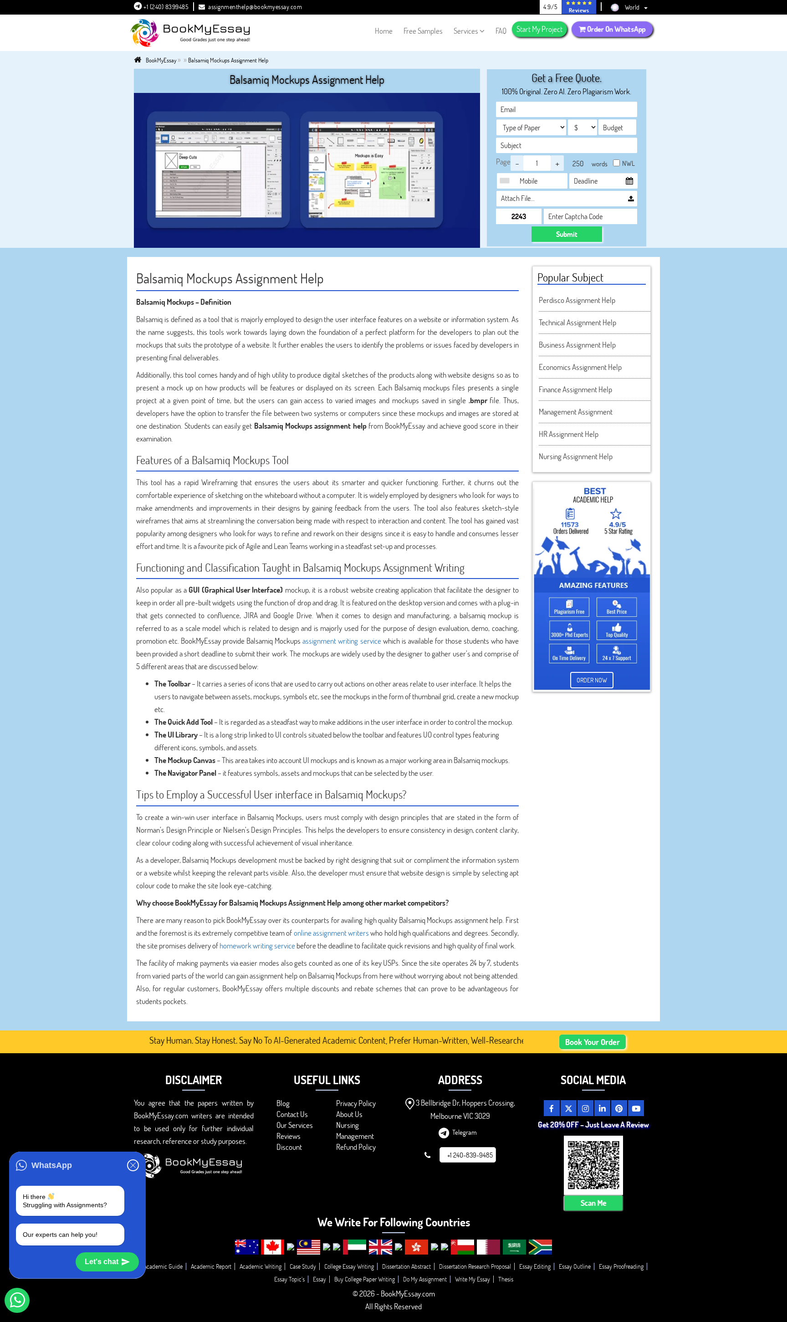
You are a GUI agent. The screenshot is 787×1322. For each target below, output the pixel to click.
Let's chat (101, 1262)
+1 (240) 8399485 (165, 6)
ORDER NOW (592, 680)
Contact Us (292, 1114)
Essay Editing (535, 1266)
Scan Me (593, 1203)
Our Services (294, 1125)
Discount (289, 1147)
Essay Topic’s (289, 1279)
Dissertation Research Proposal (475, 1266)
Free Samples (423, 31)
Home (384, 31)
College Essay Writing (349, 1266)
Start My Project (539, 29)
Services (466, 31)
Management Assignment (576, 411)
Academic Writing (260, 1266)
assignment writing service (341, 640)
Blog (283, 1103)
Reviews (288, 1136)
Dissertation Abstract (406, 1266)
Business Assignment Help (577, 344)
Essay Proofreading (621, 1266)
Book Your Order (592, 1041)
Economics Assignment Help (580, 367)
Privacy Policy (356, 1103)
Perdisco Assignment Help (577, 300)
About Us (349, 1114)
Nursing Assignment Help (576, 456)
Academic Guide (163, 1266)
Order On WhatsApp (615, 29)
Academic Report (211, 1266)
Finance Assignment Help (575, 389)
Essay (319, 1279)
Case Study (303, 1266)
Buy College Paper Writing (364, 1279)
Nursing (347, 1125)
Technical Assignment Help (577, 322)
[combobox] (506, 181)
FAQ (501, 31)
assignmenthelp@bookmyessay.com (255, 6)
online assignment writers (331, 932)
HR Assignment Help (568, 434)
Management (355, 1136)
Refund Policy (356, 1147)
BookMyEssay (161, 60)
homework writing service (257, 945)
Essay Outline (575, 1266)
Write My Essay (472, 1279)
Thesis (505, 1279)
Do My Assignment (425, 1279)
